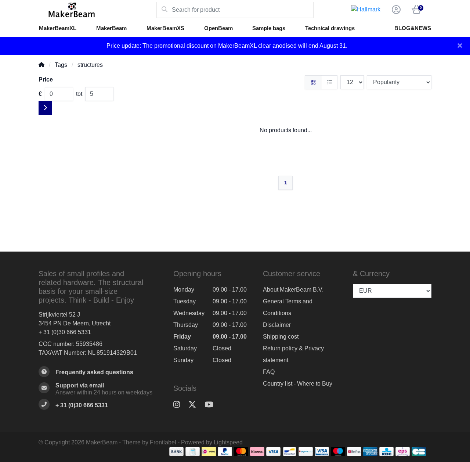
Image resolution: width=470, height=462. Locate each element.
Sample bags (268, 28)
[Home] (41, 65)
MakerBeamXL (57, 28)
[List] (329, 82)
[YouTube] (212, 405)
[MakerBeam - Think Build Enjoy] (97, 10)
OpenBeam (218, 28)
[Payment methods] (176, 451)
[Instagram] (179, 405)
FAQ (269, 372)
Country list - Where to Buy (297, 383)
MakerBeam (111, 28)
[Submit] (45, 108)
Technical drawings (330, 28)
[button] (395, 10)
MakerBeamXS (165, 28)
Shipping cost (281, 336)
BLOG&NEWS (412, 28)
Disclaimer (277, 325)
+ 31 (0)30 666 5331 (65, 332)
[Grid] (313, 82)
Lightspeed (228, 442)
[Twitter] (195, 405)
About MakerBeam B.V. (293, 289)
